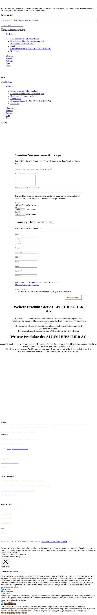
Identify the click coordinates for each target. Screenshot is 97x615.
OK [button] (17, 555)
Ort (17, 262)
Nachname (19, 248)
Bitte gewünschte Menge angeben (27, 188)
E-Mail (18, 266)
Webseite (18, 276)
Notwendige (8, 591)
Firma (17, 234)
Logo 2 (17, 207)
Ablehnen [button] (22, 555)
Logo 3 (17, 212)
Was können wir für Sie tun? (25, 174)
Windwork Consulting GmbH (54, 541)
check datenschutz (21, 289)
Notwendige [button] (5, 589)
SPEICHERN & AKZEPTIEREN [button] (14, 613)
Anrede (18, 239)
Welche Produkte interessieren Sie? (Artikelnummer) (33, 169)
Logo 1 (17, 203)
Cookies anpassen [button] (8, 555)
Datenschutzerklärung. (9, 552)
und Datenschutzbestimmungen (37, 283)
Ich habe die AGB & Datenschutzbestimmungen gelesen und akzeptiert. (45, 292)
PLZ (17, 257)
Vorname (18, 243)
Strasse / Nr (19, 252)
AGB (50, 282)
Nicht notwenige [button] (7, 602)
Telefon (18, 271)
